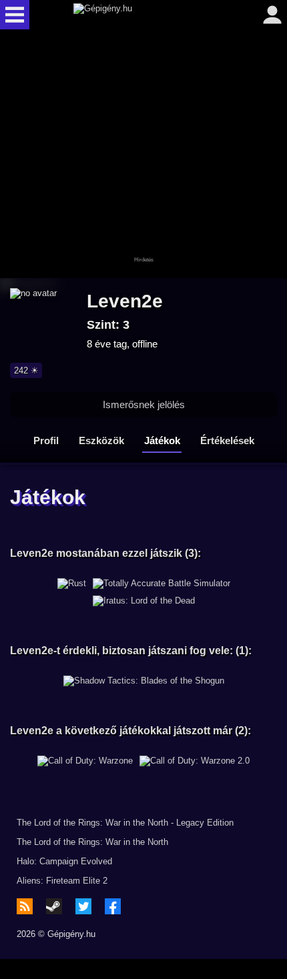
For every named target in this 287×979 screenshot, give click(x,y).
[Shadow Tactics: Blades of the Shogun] (143, 681)
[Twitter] (83, 906)
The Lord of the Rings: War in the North (92, 842)
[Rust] (71, 583)
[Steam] (54, 906)
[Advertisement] (143, 155)
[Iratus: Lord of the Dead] (144, 601)
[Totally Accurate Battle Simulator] (161, 583)
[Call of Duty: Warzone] (85, 761)
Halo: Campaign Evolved (64, 861)
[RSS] (25, 906)
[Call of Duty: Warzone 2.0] (194, 761)
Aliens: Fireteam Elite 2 (62, 881)
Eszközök (101, 440)
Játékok (162, 440)
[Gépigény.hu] (140, 14)
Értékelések (227, 440)
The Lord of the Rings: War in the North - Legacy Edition (125, 823)
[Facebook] (113, 906)
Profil (46, 440)
